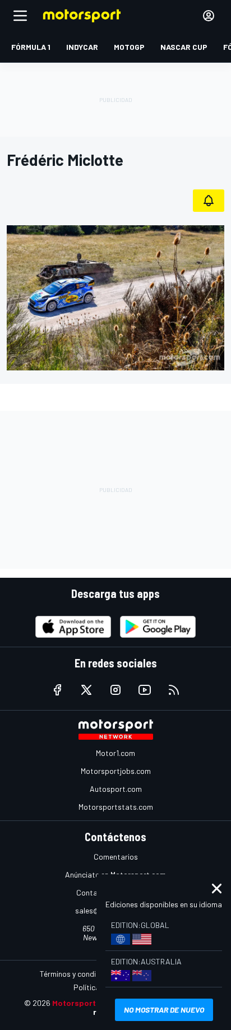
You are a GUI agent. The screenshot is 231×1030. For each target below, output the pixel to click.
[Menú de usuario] (208, 15)
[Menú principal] (20, 16)
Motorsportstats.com (115, 806)
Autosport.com (116, 789)
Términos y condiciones (79, 973)
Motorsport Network (91, 1003)
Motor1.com (115, 753)
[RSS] (174, 690)
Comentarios (116, 856)
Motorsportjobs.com (116, 771)
